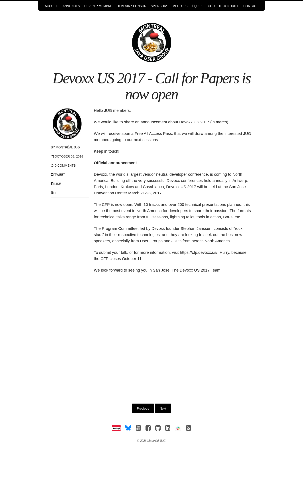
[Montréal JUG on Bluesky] (128, 429)
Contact (250, 6)
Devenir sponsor (131, 6)
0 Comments (65, 165)
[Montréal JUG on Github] (157, 429)
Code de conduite (223, 6)
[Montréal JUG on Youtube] (138, 429)
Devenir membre (98, 6)
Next (163, 408)
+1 (55, 193)
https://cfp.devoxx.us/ (198, 252)
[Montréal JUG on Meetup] (116, 429)
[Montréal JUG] (151, 42)
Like (57, 183)
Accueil (51, 6)
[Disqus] (173, 335)
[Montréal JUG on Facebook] (148, 429)
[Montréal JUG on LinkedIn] (167, 429)
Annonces (71, 6)
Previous (143, 408)
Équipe (197, 6)
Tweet (59, 174)
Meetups (180, 6)
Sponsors (159, 6)
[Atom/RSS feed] (188, 429)
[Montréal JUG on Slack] (178, 429)
